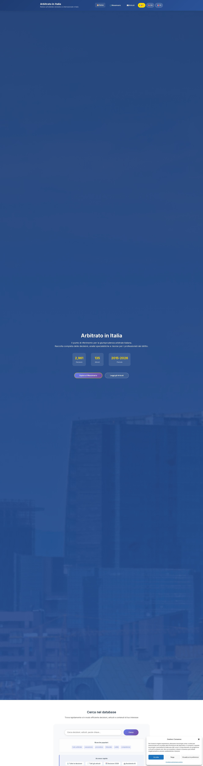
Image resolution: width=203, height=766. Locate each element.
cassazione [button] (89, 747)
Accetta (156, 757)
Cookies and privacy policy (174, 762)
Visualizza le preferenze (190, 757)
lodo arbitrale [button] (77, 747)
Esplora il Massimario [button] (88, 375)
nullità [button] (117, 747)
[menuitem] (100, 5)
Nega (172, 757)
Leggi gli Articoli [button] (116, 375)
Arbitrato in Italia (50, 3)
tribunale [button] (109, 747)
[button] (199, 739)
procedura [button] (99, 747)
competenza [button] (125, 747)
